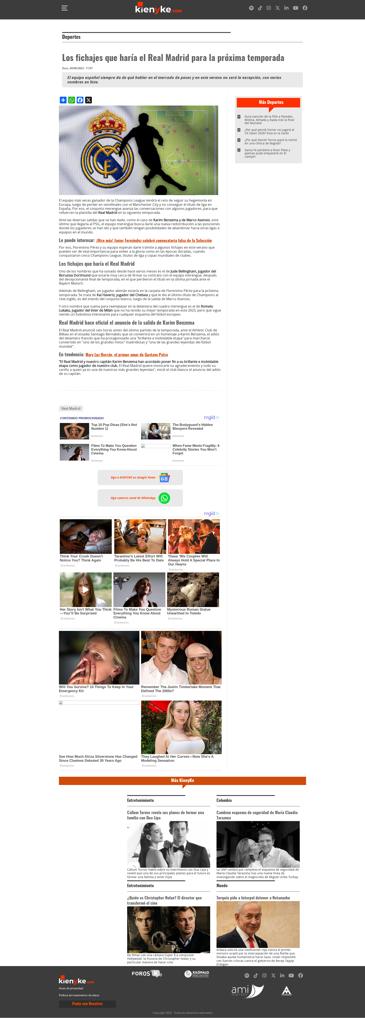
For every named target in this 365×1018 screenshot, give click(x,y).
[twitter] (277, 8)
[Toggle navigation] (64, 8)
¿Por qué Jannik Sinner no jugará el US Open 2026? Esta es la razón (269, 131)
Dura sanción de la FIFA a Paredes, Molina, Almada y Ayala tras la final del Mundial (269, 119)
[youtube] (295, 8)
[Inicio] (158, 8)
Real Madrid (70, 408)
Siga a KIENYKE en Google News (133, 477)
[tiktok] (260, 8)
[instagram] (269, 8)
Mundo (222, 886)
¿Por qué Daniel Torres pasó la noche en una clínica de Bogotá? (271, 141)
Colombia (224, 801)
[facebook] (305, 8)
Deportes (71, 37)
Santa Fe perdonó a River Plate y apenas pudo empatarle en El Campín (267, 153)
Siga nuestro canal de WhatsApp (133, 498)
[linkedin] (286, 8)
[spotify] (251, 8)
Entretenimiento (140, 801)
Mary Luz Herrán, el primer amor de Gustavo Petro (127, 355)
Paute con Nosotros (87, 1004)
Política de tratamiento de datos (79, 995)
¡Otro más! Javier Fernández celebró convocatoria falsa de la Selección (154, 241)
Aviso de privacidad (71, 988)
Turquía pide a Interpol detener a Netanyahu (253, 898)
